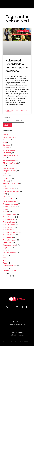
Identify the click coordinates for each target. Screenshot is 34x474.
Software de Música (10, 271)
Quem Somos (17, 322)
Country (6, 148)
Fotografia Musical (9, 171)
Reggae (5, 263)
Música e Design (8, 230)
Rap (4, 260)
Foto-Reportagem (9, 168)
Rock (4, 268)
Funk (5, 173)
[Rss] (6, 307)
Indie (5, 186)
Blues (5, 142)
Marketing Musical (9, 207)
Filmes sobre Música (10, 163)
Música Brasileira (9, 217)
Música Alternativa (9, 214)
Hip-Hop (6, 181)
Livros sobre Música (10, 201)
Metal (5, 209)
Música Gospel (8, 237)
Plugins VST (7, 248)
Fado (4, 158)
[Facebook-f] (12, 307)
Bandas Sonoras (8, 137)
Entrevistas (7, 153)
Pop (4, 250)
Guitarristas (7, 178)
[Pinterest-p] (22, 307)
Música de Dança (9, 222)
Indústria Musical (9, 189)
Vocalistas (6, 276)
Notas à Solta (7, 242)
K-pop (5, 196)
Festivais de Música (9, 160)
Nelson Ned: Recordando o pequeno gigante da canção (16, 66)
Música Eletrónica (9, 235)
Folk (4, 166)
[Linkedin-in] (27, 307)
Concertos (6, 145)
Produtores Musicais (10, 253)
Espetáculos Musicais (10, 155)
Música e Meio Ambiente (11, 232)
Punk (5, 255)
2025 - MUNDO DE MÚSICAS (17, 342)
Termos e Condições (17, 332)
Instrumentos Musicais (11, 191)
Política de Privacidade (17, 335)
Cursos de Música (9, 150)
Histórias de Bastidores (11, 183)
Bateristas (6, 140)
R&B (4, 258)
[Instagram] (17, 307)
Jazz (4, 194)
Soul (4, 273)
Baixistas (6, 135)
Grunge (5, 176)
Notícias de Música (9, 245)
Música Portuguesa (9, 240)
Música (5, 212)
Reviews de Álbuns (9, 266)
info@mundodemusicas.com (17, 325)
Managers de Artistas (10, 204)
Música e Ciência (8, 227)
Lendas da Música (9, 199)
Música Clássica (8, 219)
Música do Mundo (9, 225)
